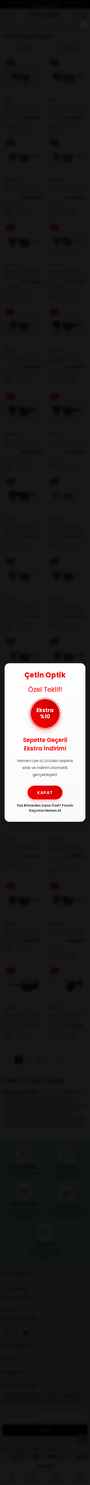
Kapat (45, 793)
